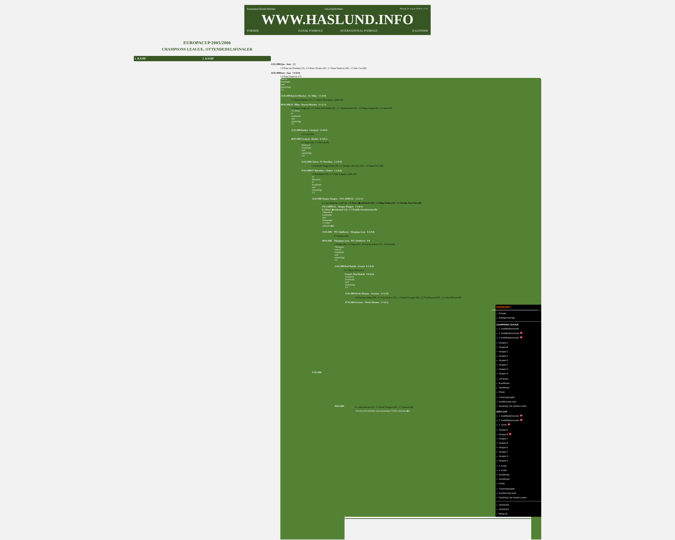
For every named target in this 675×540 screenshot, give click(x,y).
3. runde (502, 466)
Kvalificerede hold (507, 402)
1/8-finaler (503, 379)
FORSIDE (253, 30)
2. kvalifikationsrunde (508, 333)
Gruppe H (503, 373)
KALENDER (420, 30)
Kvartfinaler (504, 383)
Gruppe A (503, 343)
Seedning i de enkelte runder (512, 406)
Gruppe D (503, 356)
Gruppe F (503, 365)
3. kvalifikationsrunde (508, 337)
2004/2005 (503, 505)
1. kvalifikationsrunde (508, 329)
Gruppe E (503, 360)
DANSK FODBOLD (310, 30)
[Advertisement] (438, 528)
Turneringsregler (506, 397)
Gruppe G (503, 369)
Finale (501, 392)
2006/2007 (503, 509)
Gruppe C (503, 351)
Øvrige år (503, 514)
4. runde (502, 470)
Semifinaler (504, 387)
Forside (502, 313)
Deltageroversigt (506, 318)
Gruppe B (503, 347)
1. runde (502, 425)
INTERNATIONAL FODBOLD (359, 30)
